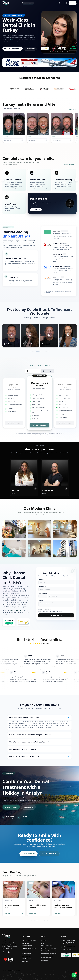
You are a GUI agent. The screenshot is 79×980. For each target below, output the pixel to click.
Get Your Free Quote (14, 423)
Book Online (72, 3)
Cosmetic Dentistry (27, 956)
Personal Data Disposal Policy (49, 953)
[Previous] (70, 102)
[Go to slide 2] (53, 51)
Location (56, 3)
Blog (44, 3)
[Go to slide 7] (65, 51)
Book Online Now (28, 854)
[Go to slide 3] (55, 51)
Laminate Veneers (26, 951)
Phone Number (43, 593)
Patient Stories (38, 3)
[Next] (75, 102)
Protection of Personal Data (48, 948)
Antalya (12, 40)
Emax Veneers (25, 943)
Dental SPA (25, 961)
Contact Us (27, 807)
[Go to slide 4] (58, 51)
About (10, 3)
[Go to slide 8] (68, 51)
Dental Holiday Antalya (47, 945)
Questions (48, 3)
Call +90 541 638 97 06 (49, 854)
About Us (43, 940)
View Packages (12, 807)
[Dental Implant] (52, 203)
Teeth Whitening (26, 958)
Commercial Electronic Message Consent (47, 956)
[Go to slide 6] (63, 51)
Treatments (17, 3)
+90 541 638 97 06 (68, 949)
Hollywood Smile (26, 953)
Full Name (41, 579)
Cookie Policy (44, 960)
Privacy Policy (49, 609)
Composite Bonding (27, 945)
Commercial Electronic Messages (56, 611)
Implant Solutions (34, 371)
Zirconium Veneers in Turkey (29, 948)
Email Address (42, 586)
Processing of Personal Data (48, 951)
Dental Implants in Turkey (29, 940)
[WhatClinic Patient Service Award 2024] (23, 622)
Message (41, 600)
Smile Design (48, 371)
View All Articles (70, 876)
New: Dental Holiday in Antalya (13, 15)
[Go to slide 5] (60, 51)
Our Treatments (30, 48)
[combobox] (42, 596)
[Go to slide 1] (50, 51)
